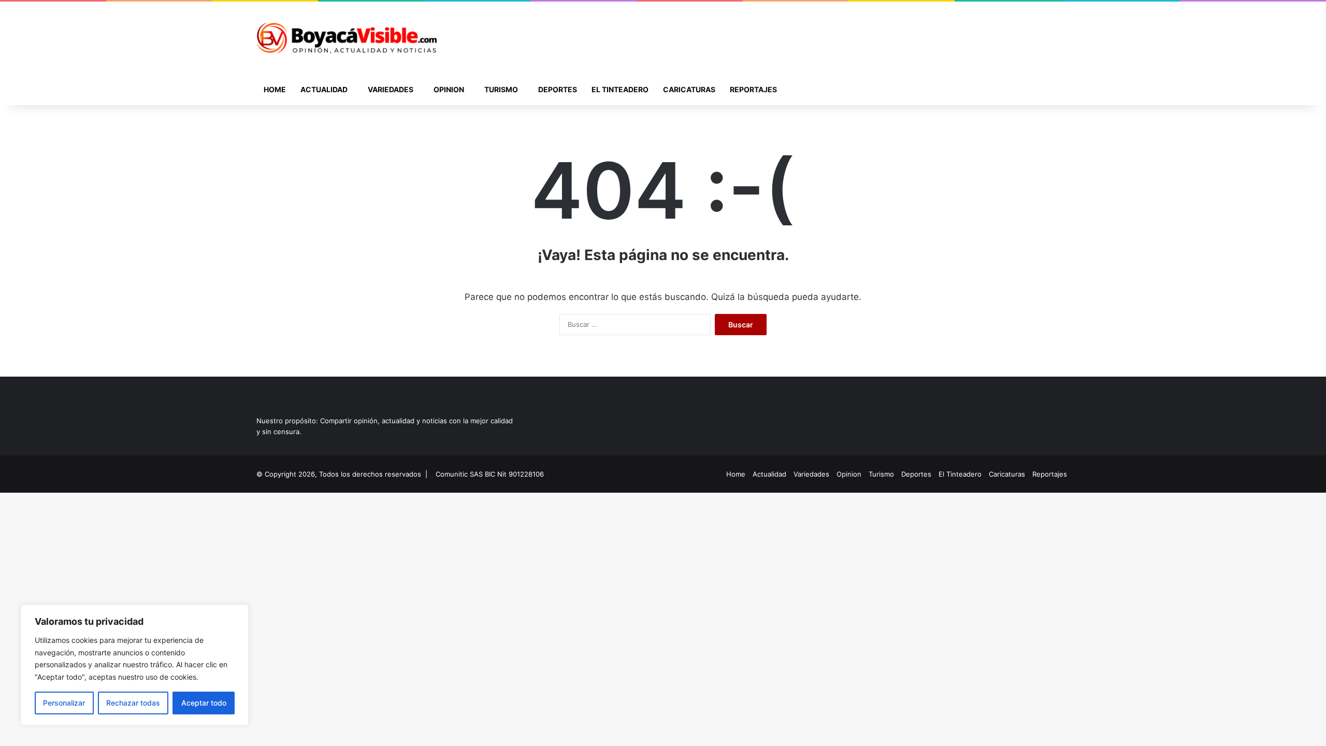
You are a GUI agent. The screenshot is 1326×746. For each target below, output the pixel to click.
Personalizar (64, 702)
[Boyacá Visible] (346, 37)
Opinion (449, 89)
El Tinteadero (620, 89)
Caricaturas (689, 89)
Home (275, 89)
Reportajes (753, 89)
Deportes (557, 89)
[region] (135, 665)
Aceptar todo (203, 702)
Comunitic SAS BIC (466, 474)
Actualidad (324, 89)
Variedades (390, 89)
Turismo (501, 89)
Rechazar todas (133, 702)
